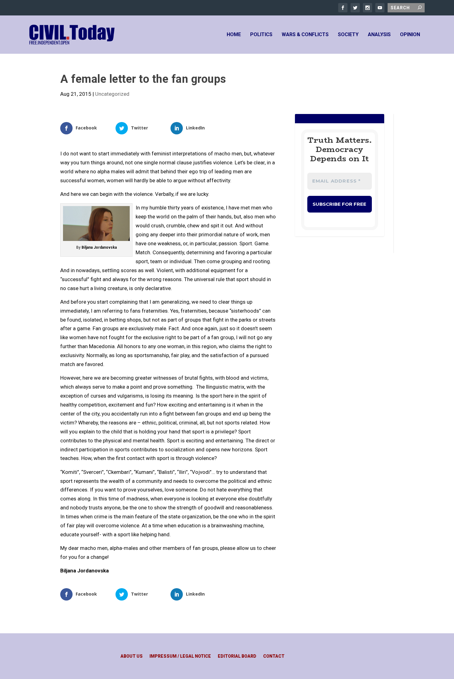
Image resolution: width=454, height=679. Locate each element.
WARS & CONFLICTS (305, 34)
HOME (234, 34)
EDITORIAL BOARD (237, 656)
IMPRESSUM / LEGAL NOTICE (180, 656)
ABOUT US (131, 656)
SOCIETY (348, 34)
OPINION (410, 34)
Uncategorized (112, 94)
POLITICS (261, 34)
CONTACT (273, 656)
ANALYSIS (379, 34)
